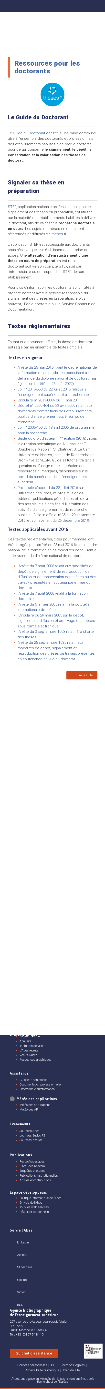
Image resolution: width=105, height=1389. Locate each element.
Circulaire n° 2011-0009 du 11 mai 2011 (49, 400)
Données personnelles (32, 1365)
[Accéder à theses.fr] (52, 94)
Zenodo (22, 1255)
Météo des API (29, 1109)
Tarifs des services (32, 1046)
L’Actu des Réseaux (32, 1166)
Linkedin (23, 1242)
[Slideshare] (19, 1261)
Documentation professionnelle (40, 1084)
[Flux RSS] (96, 5)
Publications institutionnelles (39, 1175)
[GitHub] (70, 5)
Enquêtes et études (32, 1170)
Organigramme (30, 1036)
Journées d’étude (31, 1140)
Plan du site (71, 1370)
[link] (54, 384)
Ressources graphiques (36, 1059)
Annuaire (25, 1041)
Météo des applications (35, 1105)
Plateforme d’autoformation (37, 1089)
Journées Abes (30, 1131)
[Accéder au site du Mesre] (93, 1351)
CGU (54, 1365)
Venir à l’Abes (28, 1055)
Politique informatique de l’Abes (41, 1198)
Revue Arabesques (32, 1161)
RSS (20, 1305)
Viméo (21, 1292)
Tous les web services (34, 1207)
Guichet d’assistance (33, 1080)
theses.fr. (59, 234)
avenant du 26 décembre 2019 (64, 520)
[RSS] (19, 1299)
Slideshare (24, 1267)
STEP (12, 207)
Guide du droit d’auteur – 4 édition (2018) (52, 438)
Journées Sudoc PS (32, 1135)
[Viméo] (19, 1286)
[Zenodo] (44, 5)
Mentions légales (73, 1365)
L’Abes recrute (29, 1050)
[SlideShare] (57, 5)
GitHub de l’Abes (31, 1202)
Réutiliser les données (34, 1212)
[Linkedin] (31, 5)
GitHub (22, 1280)
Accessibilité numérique (42, 1370)
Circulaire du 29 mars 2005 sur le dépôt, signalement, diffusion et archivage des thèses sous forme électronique (56, 620)
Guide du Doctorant (29, 133)
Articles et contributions (35, 1180)
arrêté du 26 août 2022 (54, 384)
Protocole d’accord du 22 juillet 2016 (48, 488)
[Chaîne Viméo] (83, 5)
